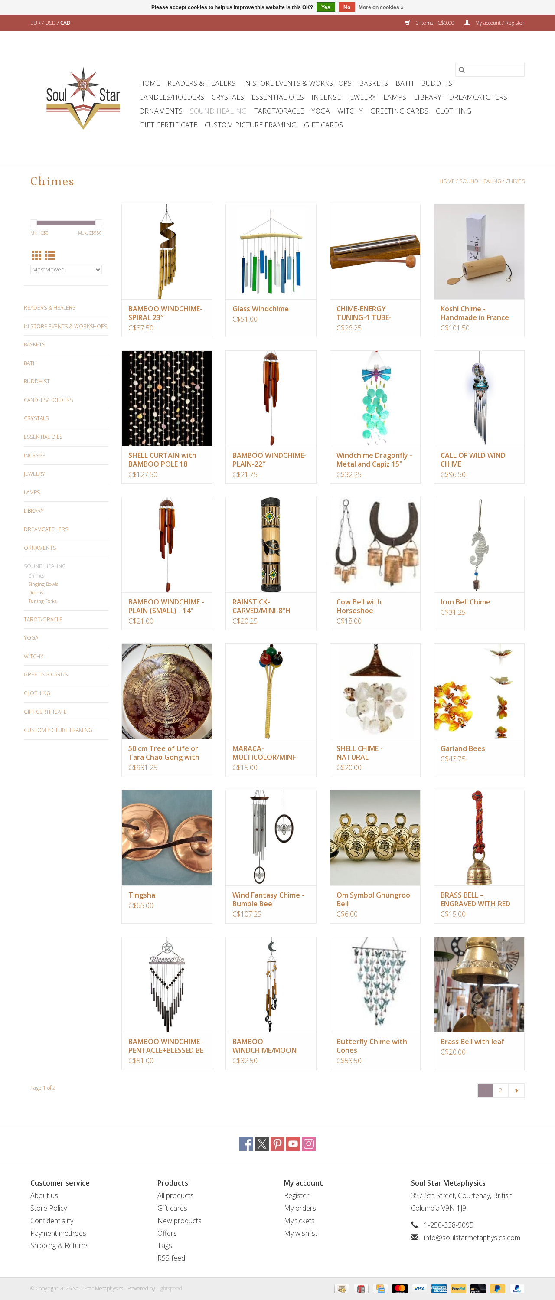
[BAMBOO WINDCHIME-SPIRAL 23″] (166, 251)
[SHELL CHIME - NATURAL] (375, 691)
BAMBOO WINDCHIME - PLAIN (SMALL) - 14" (166, 606)
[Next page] (516, 1090)
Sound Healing (218, 111)
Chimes (515, 181)
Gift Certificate (168, 125)
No (346, 7)
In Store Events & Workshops (297, 83)
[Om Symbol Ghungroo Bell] (375, 837)
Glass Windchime (260, 308)
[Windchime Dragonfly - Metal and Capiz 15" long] (375, 398)
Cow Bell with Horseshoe (359, 606)
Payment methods (58, 1233)
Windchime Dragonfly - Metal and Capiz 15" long (374, 459)
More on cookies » (381, 7)
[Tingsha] (166, 837)
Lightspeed (169, 1288)
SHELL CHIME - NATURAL (359, 752)
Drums (36, 592)
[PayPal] (457, 1288)
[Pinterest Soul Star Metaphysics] (277, 1144)
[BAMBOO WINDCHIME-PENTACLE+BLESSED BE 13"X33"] (166, 984)
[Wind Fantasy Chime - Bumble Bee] (271, 837)
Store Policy (48, 1208)
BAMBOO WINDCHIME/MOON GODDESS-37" (264, 1046)
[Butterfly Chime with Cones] (375, 984)
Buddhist (438, 83)
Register (296, 1195)
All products (175, 1195)
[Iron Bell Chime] (479, 544)
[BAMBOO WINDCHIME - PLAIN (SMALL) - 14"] (166, 544)
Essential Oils (277, 97)
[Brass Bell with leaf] (479, 984)
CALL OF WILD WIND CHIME (473, 459)
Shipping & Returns (59, 1245)
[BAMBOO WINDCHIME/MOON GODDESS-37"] (271, 984)
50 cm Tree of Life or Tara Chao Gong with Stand (163, 752)
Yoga (320, 111)
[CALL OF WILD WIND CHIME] (479, 398)
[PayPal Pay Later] (496, 1288)
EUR (36, 22)
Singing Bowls (43, 584)
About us (44, 1195)
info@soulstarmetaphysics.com (472, 1237)
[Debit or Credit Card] (477, 1288)
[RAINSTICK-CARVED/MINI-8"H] (271, 544)
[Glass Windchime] (271, 251)
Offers (167, 1233)
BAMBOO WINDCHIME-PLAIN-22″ (269, 459)
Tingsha (141, 895)
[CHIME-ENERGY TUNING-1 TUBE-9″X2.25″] (375, 251)
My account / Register (499, 22)
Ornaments (161, 111)
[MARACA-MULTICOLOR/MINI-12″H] (271, 691)
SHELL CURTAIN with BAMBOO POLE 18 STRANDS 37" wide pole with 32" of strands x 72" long (162, 459)
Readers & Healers (201, 83)
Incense (326, 97)
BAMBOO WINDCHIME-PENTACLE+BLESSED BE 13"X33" (165, 1046)
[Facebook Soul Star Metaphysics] (246, 1144)
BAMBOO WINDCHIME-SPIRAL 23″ (165, 313)
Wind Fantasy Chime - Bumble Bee (268, 899)
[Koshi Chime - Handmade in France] (479, 251)
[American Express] (438, 1288)
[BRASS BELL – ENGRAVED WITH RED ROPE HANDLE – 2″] (479, 837)
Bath (404, 83)
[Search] (461, 70)
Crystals (228, 97)
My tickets (299, 1220)
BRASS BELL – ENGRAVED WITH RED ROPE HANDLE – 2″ (475, 899)
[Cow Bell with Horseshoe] (375, 544)
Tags (164, 1245)
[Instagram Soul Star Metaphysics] (309, 1144)
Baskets (373, 83)
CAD (65, 22)
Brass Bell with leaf (472, 1041)
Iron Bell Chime (465, 602)
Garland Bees (463, 748)
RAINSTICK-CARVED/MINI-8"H (261, 606)
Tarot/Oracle (279, 111)
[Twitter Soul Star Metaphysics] (262, 1144)
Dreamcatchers (478, 97)
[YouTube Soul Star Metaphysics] (293, 1144)
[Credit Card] (379, 1288)
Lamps (394, 97)
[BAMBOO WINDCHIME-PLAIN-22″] (271, 398)
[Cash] (340, 1288)
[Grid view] (37, 255)
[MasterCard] (399, 1288)
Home (149, 83)
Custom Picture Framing (251, 125)
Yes (325, 7)
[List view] (50, 255)
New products (179, 1220)
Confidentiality (51, 1220)
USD (51, 22)
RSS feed (171, 1258)
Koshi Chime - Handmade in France (475, 313)
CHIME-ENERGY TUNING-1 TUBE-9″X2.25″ (364, 313)
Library (427, 97)
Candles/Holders (171, 97)
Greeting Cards (399, 111)
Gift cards (323, 125)
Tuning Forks (42, 601)
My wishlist (300, 1233)
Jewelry (362, 97)
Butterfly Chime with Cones (371, 1046)
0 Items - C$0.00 (435, 22)
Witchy (350, 111)
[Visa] (418, 1288)
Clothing (453, 111)
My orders (300, 1208)
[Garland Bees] (479, 691)
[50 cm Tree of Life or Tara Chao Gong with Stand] (166, 691)
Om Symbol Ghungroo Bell (373, 899)
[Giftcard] (360, 1288)
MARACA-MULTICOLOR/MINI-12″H (264, 752)
